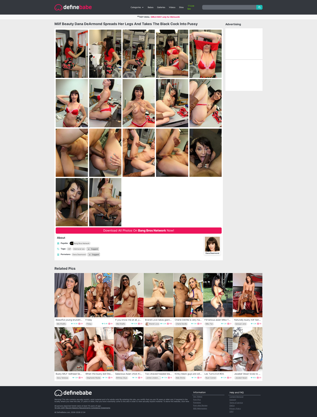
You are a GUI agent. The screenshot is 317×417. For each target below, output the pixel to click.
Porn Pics (197, 399)
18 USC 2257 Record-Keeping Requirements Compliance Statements (82, 408)
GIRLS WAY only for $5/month (165, 17)
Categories (136, 7)
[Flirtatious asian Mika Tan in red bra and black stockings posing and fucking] (218, 295)
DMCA (232, 406)
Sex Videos (197, 397)
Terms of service (236, 403)
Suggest (94, 249)
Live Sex (190, 7)
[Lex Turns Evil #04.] (218, 349)
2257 (231, 411)
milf (69, 249)
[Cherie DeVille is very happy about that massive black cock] (188, 295)
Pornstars (197, 402)
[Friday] (99, 295)
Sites (181, 7)
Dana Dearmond (79, 254)
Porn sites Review (200, 405)
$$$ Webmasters (200, 408)
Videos (172, 7)
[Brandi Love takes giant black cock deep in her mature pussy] (158, 295)
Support (232, 400)
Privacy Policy (235, 408)
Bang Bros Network (82, 243)
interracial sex (79, 249)
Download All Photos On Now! (138, 230)
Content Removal (236, 397)
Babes (150, 7)
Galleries (161, 7)
